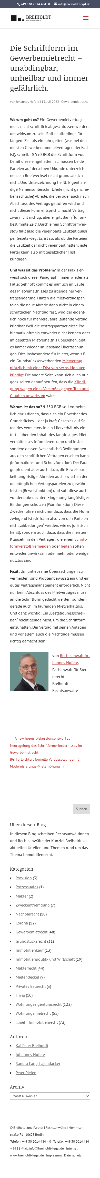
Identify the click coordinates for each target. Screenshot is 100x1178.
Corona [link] (22, 922)
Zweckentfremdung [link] (33, 905)
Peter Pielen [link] (26, 1072)
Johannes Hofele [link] (27, 101)
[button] (86, 21)
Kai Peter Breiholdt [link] (32, 1045)
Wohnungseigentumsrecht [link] (39, 1004)
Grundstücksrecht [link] (31, 941)
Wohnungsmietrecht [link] (33, 1013)
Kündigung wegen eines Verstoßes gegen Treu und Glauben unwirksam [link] (49, 388)
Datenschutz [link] (73, 1155)
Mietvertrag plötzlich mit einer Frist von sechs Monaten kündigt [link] (47, 367)
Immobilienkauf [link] (30, 950)
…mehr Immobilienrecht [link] (37, 1022)
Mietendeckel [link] (27, 977)
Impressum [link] (54, 1155)
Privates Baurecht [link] (31, 986)
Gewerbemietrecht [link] (74, 101)
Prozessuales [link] (27, 886)
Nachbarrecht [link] (27, 914)
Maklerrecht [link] (26, 968)
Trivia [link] (20, 995)
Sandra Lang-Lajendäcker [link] (38, 1063)
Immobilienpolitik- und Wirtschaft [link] (45, 959)
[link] (31, 18)
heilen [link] (66, 546)
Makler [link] (22, 896)
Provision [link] (24, 877)
